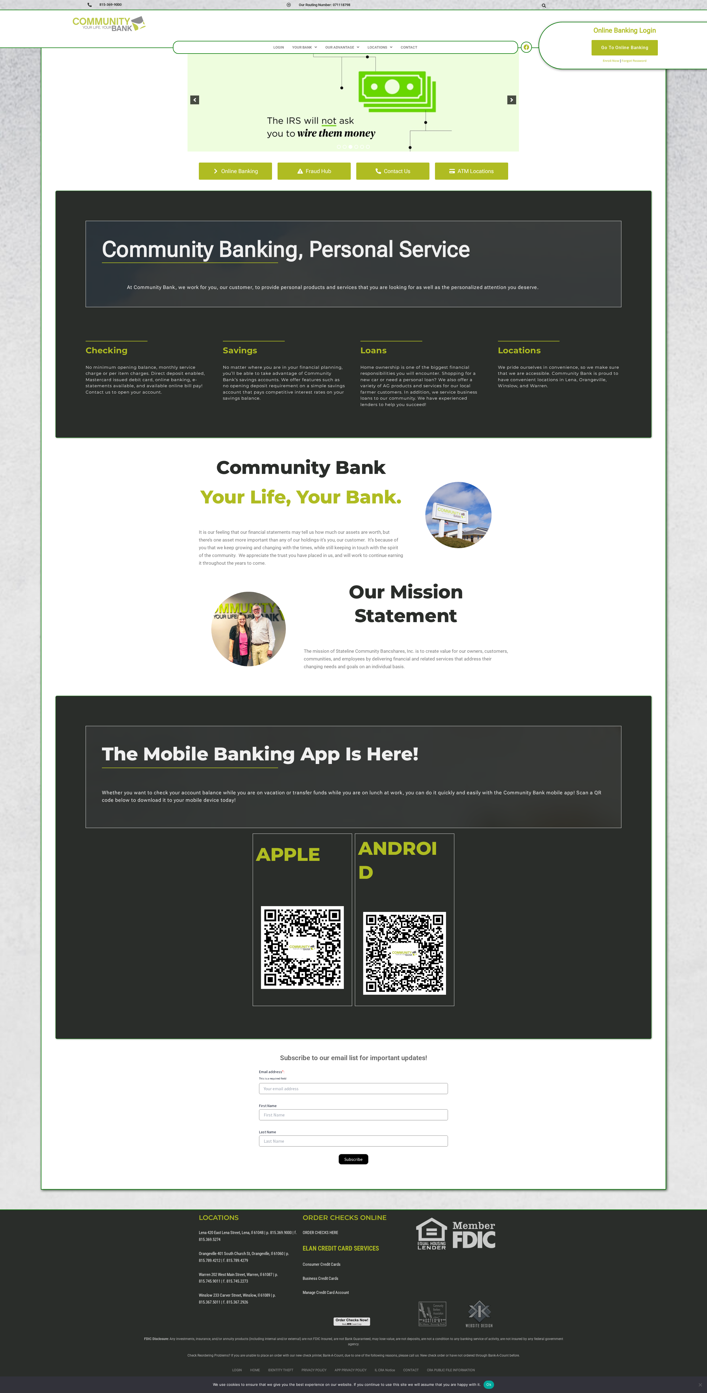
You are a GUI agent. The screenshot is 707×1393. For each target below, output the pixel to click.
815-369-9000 (110, 4)
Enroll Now (611, 60)
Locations (519, 350)
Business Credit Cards (320, 1278)
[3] (350, 147)
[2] (345, 147)
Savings (240, 350)
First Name (268, 1105)
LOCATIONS (377, 47)
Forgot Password (634, 60)
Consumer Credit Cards (322, 1264)
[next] (511, 99)
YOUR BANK (302, 47)
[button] (304, 47)
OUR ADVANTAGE (339, 47)
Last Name (267, 1131)
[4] (356, 147)
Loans (373, 350)
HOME (255, 1370)
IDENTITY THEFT (280, 1370)
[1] (339, 147)
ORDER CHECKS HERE (320, 1232)
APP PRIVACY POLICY (350, 1370)
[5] (362, 147)
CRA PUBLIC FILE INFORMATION (451, 1370)
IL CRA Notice (385, 1370)
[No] (700, 1384)
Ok (488, 1384)
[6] (368, 147)
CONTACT (409, 47)
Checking (107, 350)
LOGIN (278, 47)
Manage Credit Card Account (326, 1292)
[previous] (194, 99)
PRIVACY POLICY (314, 1370)
